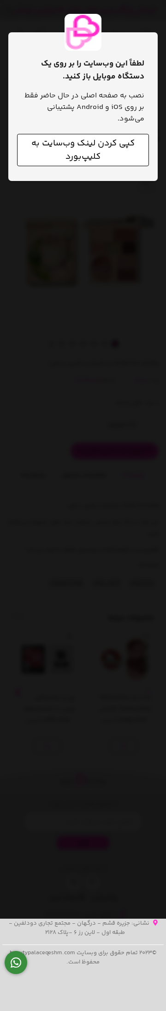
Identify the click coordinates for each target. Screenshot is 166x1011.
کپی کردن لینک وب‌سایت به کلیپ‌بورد (83, 150)
